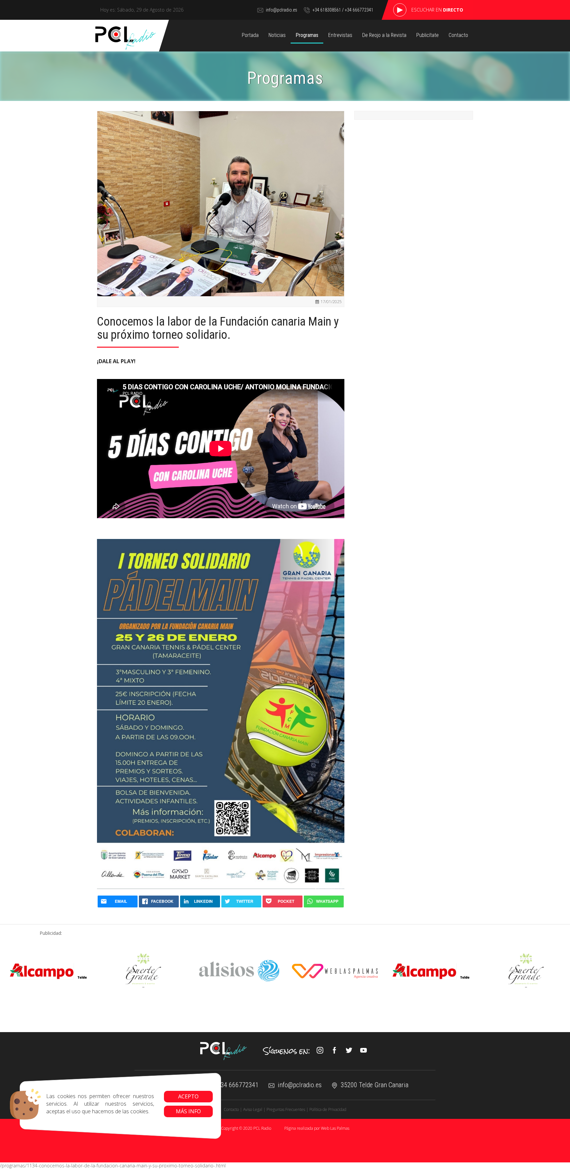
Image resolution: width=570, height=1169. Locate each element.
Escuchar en (437, 10)
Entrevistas (340, 35)
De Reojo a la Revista (384, 35)
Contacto (458, 35)
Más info (188, 1111)
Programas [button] (307, 35)
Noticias (277, 35)
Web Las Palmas (335, 1128)
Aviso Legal (252, 1109)
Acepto (188, 1096)
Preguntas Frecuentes (286, 1109)
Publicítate (427, 35)
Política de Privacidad (327, 1109)
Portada (250, 35)
